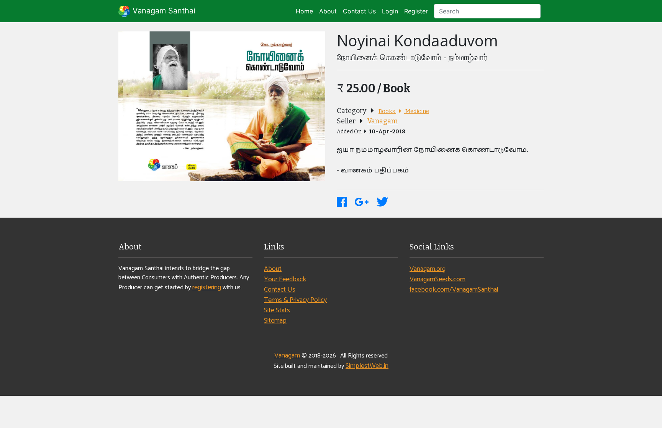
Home (304, 11)
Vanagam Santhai (162, 10)
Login (390, 11)
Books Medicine (404, 111)
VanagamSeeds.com (437, 279)
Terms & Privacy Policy (295, 300)
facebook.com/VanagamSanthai (454, 289)
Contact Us (359, 11)
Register (416, 11)
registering (206, 287)
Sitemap (275, 320)
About (328, 11)
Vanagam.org (428, 269)
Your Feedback (285, 279)
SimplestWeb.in (367, 366)
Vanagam (382, 121)
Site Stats (277, 310)
